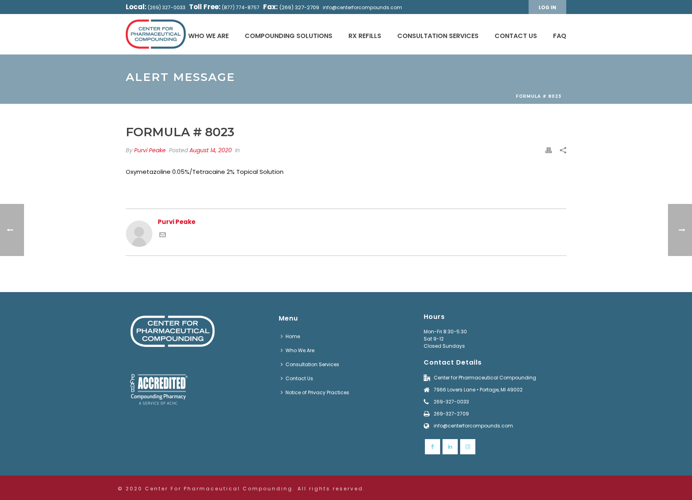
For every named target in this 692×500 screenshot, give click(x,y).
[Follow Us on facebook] (432, 446)
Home (293, 336)
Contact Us (516, 35)
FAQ (559, 35)
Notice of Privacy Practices (317, 392)
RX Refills (364, 35)
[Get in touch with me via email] (162, 236)
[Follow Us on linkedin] (450, 446)
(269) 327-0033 (166, 7)
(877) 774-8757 (241, 7)
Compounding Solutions (288, 35)
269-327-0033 (451, 401)
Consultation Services (438, 35)
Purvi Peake (150, 150)
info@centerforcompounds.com (362, 7)
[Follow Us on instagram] (467, 446)
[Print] (548, 150)
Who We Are (208, 35)
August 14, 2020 (210, 150)
